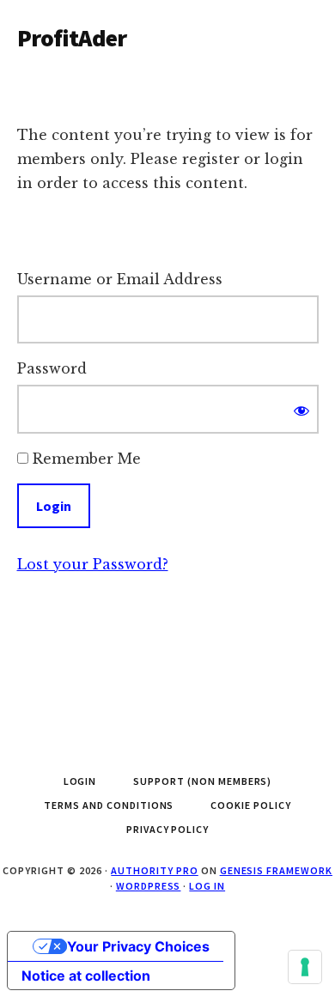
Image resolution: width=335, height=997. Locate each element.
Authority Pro (154, 870)
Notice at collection (85, 975)
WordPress (148, 885)
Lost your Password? (92, 564)
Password (52, 368)
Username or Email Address (119, 279)
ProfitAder (72, 37)
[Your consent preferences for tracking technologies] (305, 967)
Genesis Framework (276, 870)
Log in (207, 885)
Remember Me (84, 458)
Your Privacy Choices (138, 946)
